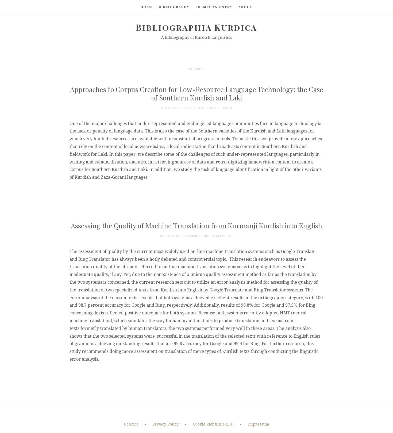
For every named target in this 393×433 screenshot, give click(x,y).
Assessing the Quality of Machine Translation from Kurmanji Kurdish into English (196, 225)
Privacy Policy (165, 424)
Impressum (258, 424)
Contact (131, 424)
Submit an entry (213, 7)
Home (147, 7)
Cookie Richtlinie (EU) (213, 424)
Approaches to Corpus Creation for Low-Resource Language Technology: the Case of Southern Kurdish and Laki (196, 93)
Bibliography (174, 7)
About (245, 7)
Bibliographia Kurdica (196, 27)
